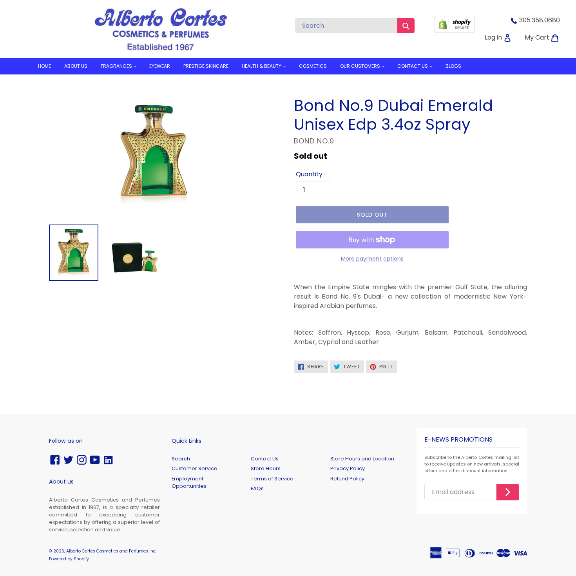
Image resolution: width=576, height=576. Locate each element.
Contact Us (265, 458)
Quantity (309, 174)
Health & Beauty (262, 66)
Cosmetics (313, 66)
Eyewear (159, 66)
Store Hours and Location (362, 458)
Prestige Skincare (205, 66)
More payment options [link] (372, 259)
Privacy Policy (347, 468)
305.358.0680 (539, 20)
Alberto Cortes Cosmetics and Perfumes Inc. (111, 551)
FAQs (257, 488)
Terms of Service (272, 478)
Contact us (413, 66)
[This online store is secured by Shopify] (455, 30)
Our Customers (360, 66)
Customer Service (194, 468)
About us (75, 66)
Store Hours (266, 468)
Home (44, 66)
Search (181, 458)
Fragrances (117, 66)
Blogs (453, 66)
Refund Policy (347, 478)
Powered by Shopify (69, 559)
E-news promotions (458, 440)
